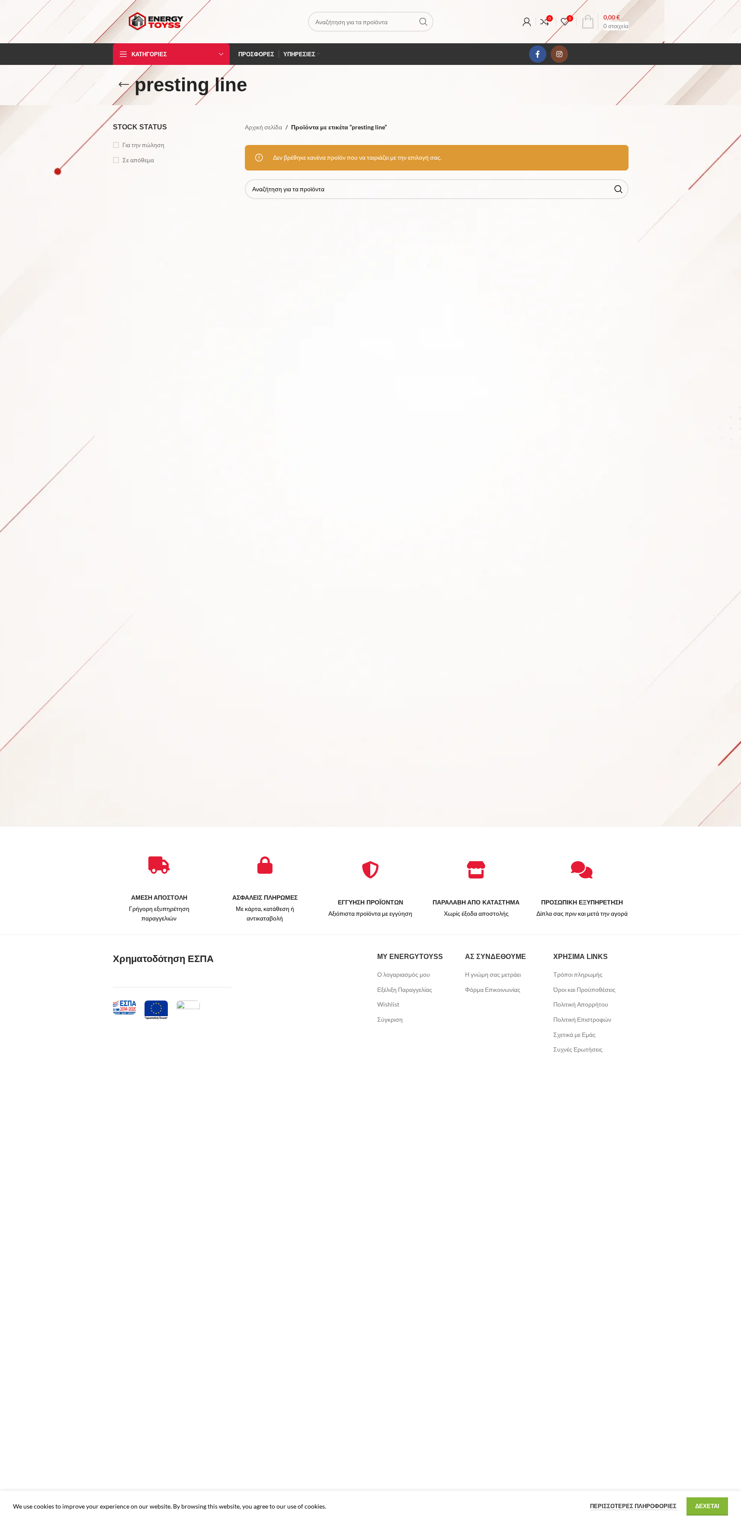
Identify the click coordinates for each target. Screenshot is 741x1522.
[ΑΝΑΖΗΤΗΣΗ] (423, 22)
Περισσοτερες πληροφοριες (634, 1506)
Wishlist (388, 1004)
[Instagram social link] (559, 54)
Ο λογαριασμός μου (403, 974)
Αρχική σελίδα (263, 127)
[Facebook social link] (537, 54)
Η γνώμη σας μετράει (493, 974)
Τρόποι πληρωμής (578, 974)
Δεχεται (707, 1506)
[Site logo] (155, 21)
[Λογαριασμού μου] (527, 21)
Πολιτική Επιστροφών (582, 1019)
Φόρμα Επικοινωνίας (492, 989)
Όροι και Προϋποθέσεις (584, 989)
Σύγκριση (390, 1019)
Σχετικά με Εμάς (574, 1034)
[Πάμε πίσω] (124, 84)
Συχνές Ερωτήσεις (578, 1049)
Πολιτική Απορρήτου (580, 1004)
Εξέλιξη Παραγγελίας (404, 989)
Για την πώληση (143, 144)
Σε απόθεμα (138, 160)
